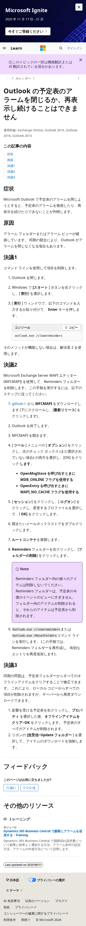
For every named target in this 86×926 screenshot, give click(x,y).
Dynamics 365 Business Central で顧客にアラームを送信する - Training (43, 833)
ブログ (59, 901)
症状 (10, 154)
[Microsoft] (43, 48)
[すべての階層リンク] (7, 78)
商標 (24, 920)
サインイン (74, 48)
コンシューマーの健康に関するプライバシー (34, 913)
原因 (10, 160)
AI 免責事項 (12, 901)
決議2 (11, 171)
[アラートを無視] (78, 7)
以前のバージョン (37, 901)
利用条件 (10, 920)
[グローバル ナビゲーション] (4, 48)
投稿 (7, 907)
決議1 (11, 166)
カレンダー (23, 78)
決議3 (11, 177)
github (17, 403)
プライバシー (24, 907)
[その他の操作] (78, 78)
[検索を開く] (60, 48)
